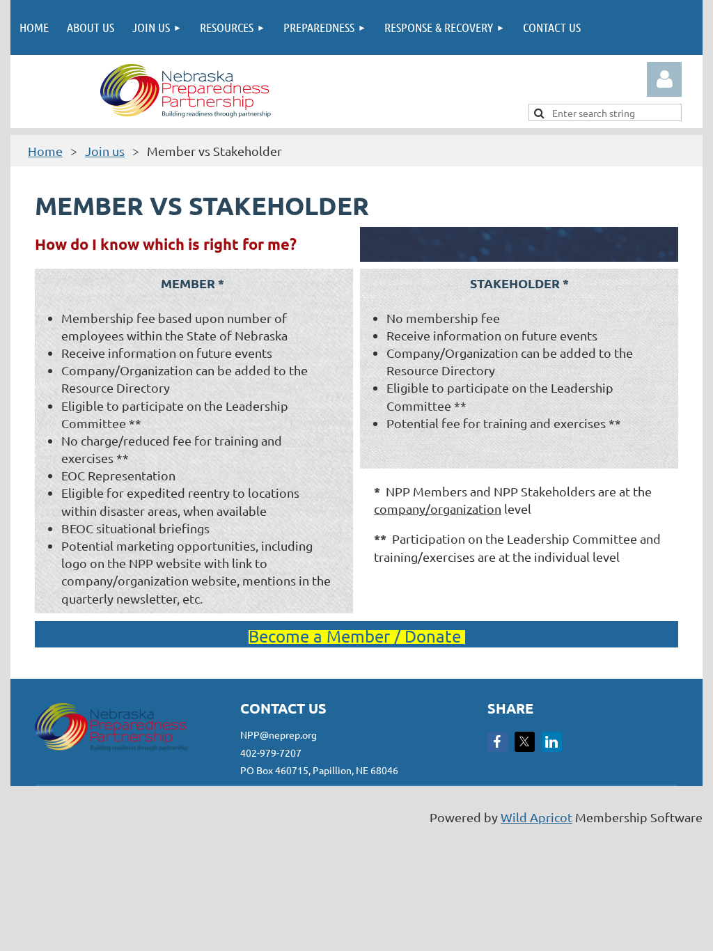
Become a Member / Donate (357, 636)
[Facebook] (497, 742)
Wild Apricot (536, 817)
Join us (105, 150)
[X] (525, 742)
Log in (664, 79)
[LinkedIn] (552, 742)
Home (45, 150)
